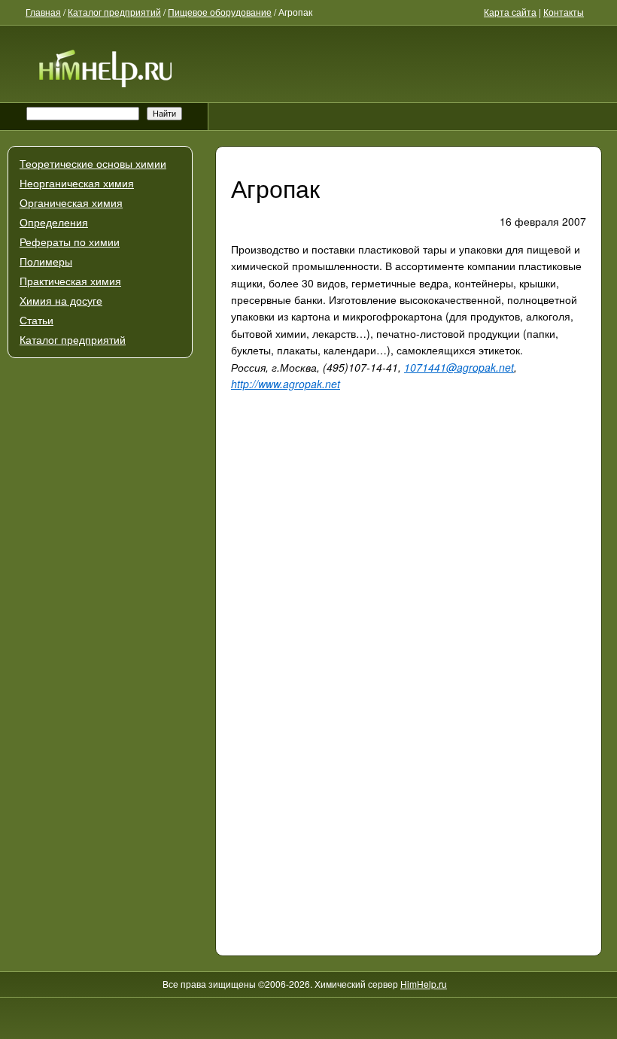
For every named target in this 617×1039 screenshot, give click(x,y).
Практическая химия (70, 281)
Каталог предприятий (73, 340)
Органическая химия (71, 203)
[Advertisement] (100, 538)
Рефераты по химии (70, 242)
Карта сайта (510, 11)
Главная (43, 11)
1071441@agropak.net (459, 367)
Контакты (563, 11)
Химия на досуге (61, 301)
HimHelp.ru (423, 983)
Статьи (36, 320)
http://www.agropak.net (285, 383)
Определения (54, 223)
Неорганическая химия (77, 184)
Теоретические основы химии (93, 164)
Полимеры (46, 262)
